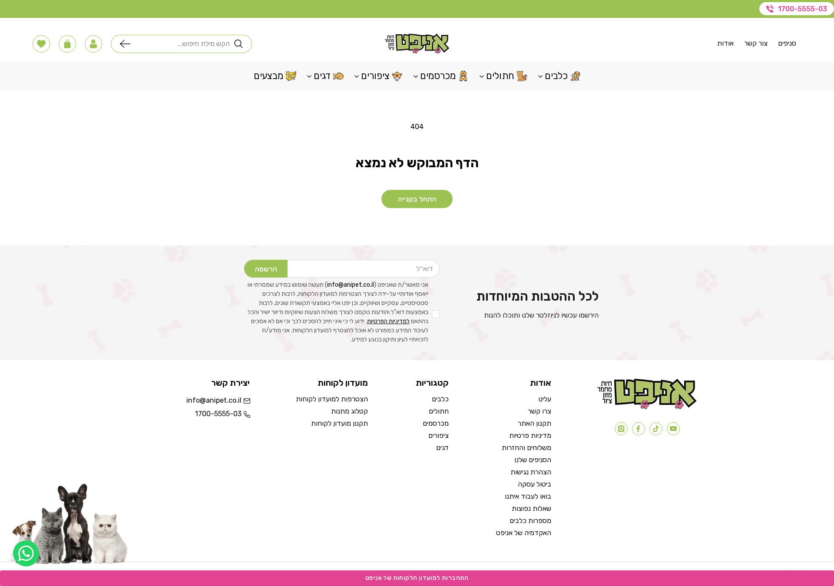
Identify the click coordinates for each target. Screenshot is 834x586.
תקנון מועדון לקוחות (339, 423)
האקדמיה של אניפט (523, 533)
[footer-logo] (647, 407)
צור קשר (756, 43)
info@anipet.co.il (350, 284)
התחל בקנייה (417, 199)
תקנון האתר (534, 423)
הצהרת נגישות (530, 472)
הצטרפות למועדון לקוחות (332, 399)
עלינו (544, 399)
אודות (725, 43)
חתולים (439, 411)
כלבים (440, 399)
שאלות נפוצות (531, 508)
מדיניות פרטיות (530, 435)
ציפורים (438, 435)
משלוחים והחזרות (526, 448)
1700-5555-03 (802, 9)
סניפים (787, 43)
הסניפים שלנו (532, 460)
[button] (93, 44)
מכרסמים (436, 423)
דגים (442, 448)
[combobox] (182, 43)
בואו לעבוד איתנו (528, 496)
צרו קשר (539, 411)
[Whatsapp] (26, 553)
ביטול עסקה (534, 484)
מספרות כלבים (530, 520)
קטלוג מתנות (349, 411)
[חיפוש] (127, 43)
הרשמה (266, 269)
